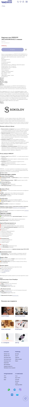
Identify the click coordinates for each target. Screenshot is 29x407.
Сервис (16, 383)
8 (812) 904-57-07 (8, 284)
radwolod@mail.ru (23, 207)
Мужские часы (7, 353)
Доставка (17, 353)
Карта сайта (17, 377)
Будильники (6, 362)
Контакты (17, 381)
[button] (18, 2)
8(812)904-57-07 (16, 207)
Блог (5, 379)
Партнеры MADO (18, 384)
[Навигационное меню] (27, 1)
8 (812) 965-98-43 (8, 291)
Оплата (16, 355)
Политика (17, 379)
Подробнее (26, 210)
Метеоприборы (7, 364)
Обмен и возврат (18, 359)
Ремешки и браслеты (8, 366)
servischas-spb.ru (15, 295)
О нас (16, 375)
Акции (5, 377)
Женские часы (7, 355)
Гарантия (17, 357)
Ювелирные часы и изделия (9, 367)
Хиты (5, 375)
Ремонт (16, 360)
